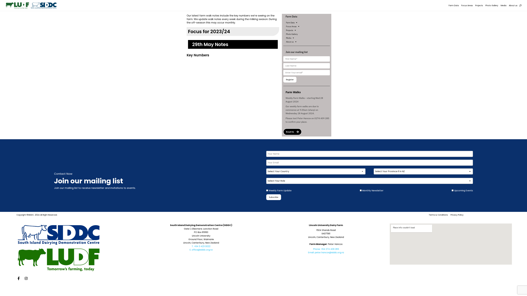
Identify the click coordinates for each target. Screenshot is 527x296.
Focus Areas (291, 26)
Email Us (290, 132)
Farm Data (290, 22)
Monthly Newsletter (372, 190)
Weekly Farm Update (279, 190)
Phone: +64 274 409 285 (326, 249)
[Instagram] (26, 278)
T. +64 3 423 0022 (201, 246)
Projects (289, 30)
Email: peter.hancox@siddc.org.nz (326, 252)
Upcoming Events (463, 190)
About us (290, 42)
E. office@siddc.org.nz (201, 249)
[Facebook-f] (18, 278)
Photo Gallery (292, 34)
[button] (308, 23)
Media (288, 38)
